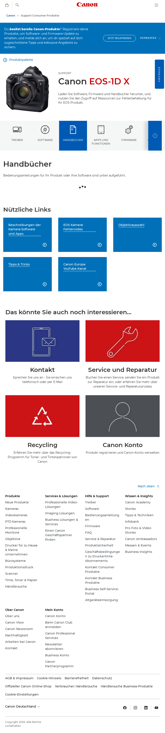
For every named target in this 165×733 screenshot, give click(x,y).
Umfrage (159, 74)
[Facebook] (125, 707)
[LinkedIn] (146, 707)
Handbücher (73, 140)
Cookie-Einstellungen (22, 694)
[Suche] (17, 5)
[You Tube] (156, 707)
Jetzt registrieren (119, 38)
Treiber (17, 140)
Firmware (129, 140)
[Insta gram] (135, 707)
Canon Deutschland (21, 706)
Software (45, 140)
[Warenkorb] (6, 5)
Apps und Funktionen (101, 141)
